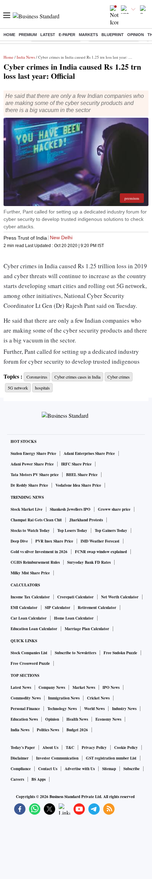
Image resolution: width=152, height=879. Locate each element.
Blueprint (112, 35)
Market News (83, 687)
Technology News (62, 708)
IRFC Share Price (76, 464)
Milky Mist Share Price (30, 572)
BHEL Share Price (82, 474)
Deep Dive (19, 541)
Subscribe (131, 768)
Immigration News (64, 698)
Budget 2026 (77, 729)
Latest (47, 35)
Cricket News (98, 698)
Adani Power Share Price (32, 464)
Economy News (108, 719)
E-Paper (67, 35)
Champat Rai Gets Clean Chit (36, 519)
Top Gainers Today (111, 530)
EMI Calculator (24, 607)
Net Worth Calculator (120, 596)
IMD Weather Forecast (100, 541)
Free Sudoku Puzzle (120, 652)
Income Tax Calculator (30, 596)
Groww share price (114, 509)
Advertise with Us (80, 768)
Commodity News (26, 698)
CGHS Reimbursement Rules (35, 562)
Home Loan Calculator (74, 618)
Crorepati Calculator (75, 596)
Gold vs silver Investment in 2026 (39, 551)
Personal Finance (25, 708)
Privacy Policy (94, 747)
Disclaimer (20, 758)
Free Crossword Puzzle (30, 663)
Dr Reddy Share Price (29, 485)
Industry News (124, 708)
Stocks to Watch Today (30, 530)
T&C (70, 747)
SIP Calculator (57, 607)
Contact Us (47, 768)
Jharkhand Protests (86, 519)
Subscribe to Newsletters (75, 652)
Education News (24, 719)
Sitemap (109, 768)
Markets (88, 35)
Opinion (135, 35)
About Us (50, 747)
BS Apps (38, 779)
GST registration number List (111, 758)
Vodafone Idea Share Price (78, 485)
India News (26, 57)
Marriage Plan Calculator (87, 628)
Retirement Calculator (97, 607)
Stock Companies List (29, 652)
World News (94, 708)
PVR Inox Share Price (54, 541)
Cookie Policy (126, 747)
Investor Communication (57, 758)
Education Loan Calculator (34, 628)
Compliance (21, 768)
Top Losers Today (72, 530)
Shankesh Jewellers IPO (70, 509)
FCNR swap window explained (101, 551)
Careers (17, 779)
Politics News (48, 729)
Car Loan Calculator (29, 618)
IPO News (111, 687)
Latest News (21, 687)
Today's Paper (23, 747)
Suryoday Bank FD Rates (89, 562)
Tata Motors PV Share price (35, 474)
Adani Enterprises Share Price (89, 453)
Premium (28, 35)
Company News (52, 687)
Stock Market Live (26, 509)
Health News (77, 719)
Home (9, 35)
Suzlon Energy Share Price (33, 453)
